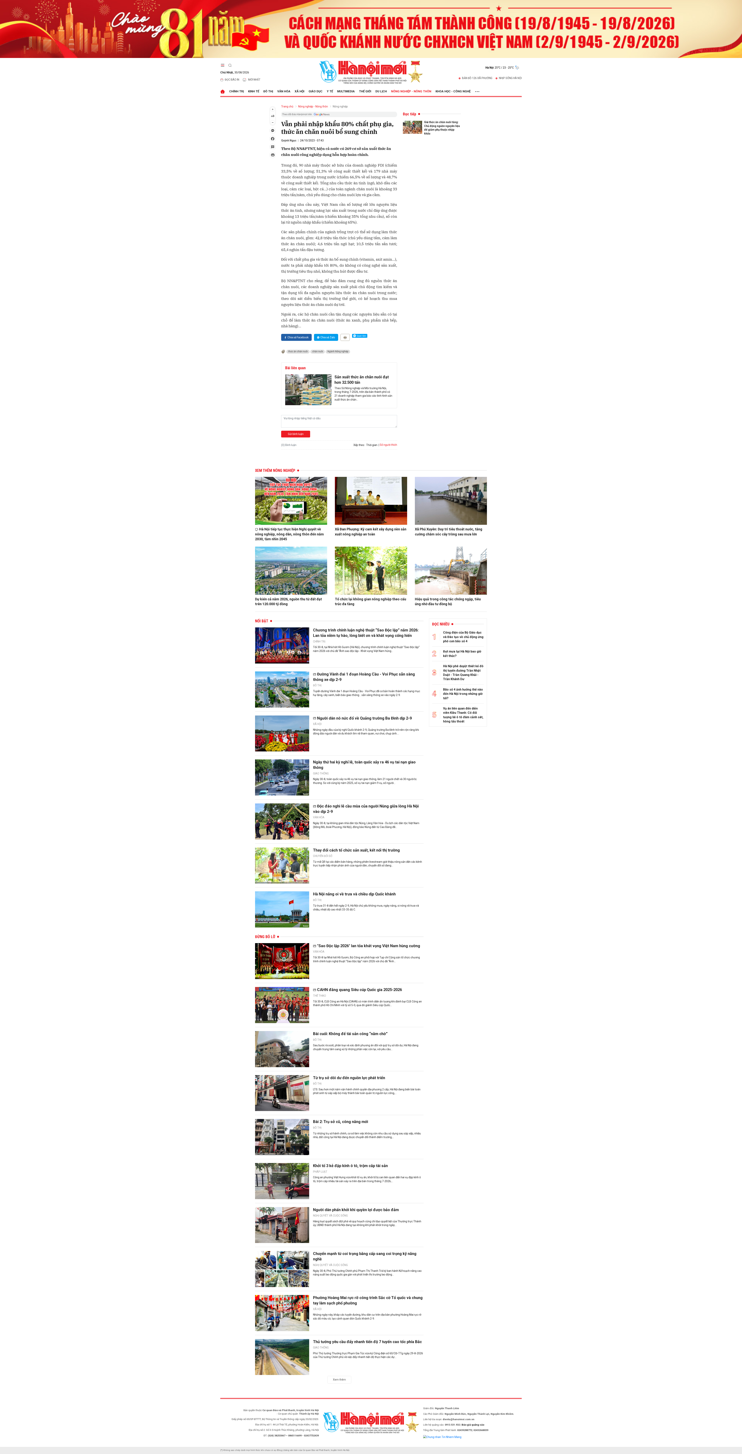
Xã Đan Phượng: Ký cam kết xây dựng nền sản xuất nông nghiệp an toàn (370, 531)
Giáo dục (315, 91)
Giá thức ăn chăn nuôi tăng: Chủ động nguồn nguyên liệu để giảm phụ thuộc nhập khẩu (442, 128)
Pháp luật (320, 1171)
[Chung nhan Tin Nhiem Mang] (442, 1436)
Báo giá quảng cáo (473, 1424)
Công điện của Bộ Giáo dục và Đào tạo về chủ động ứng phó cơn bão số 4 (463, 637)
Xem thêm (339, 1379)
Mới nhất (254, 79)
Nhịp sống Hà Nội (510, 78)
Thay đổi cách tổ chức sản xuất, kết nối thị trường (356, 850)
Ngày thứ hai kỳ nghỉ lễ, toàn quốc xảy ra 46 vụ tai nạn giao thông (364, 765)
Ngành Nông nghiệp (338, 351)
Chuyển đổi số (322, 856)
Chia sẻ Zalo (327, 337)
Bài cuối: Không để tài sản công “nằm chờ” (350, 1033)
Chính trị (236, 91)
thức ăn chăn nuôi (298, 351)
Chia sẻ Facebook (298, 337)
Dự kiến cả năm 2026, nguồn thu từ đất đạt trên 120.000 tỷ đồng (288, 601)
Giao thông (321, 773)
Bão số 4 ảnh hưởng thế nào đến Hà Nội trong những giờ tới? (463, 694)
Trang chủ (287, 106)
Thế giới (365, 91)
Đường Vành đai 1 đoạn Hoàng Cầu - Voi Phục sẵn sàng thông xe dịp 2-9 (364, 677)
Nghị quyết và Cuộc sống (330, 1215)
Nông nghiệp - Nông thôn (411, 91)
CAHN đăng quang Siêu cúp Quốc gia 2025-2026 (359, 989)
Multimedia (346, 91)
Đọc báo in (232, 79)
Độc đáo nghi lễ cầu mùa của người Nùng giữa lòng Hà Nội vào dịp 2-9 (366, 809)
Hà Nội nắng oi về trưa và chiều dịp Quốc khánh (354, 894)
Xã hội (299, 91)
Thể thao (319, 995)
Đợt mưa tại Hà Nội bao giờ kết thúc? (462, 654)
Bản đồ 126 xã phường (477, 78)
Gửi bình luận (296, 434)
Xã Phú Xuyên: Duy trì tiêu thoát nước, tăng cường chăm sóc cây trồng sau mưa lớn (448, 531)
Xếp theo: (359, 445)
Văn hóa (283, 91)
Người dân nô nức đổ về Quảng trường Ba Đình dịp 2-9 (364, 718)
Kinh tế (253, 91)
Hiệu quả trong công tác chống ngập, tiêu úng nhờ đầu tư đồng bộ (448, 601)
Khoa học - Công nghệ (453, 91)
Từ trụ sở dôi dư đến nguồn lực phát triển (349, 1077)
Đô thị (268, 91)
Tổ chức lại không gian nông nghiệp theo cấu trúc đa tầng (370, 601)
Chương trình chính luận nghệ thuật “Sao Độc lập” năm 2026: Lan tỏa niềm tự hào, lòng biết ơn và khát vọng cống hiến (366, 633)
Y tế (330, 91)
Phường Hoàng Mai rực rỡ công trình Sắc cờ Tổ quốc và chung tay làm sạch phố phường (368, 1300)
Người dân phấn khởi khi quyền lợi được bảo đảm (356, 1209)
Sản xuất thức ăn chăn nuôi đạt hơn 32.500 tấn (361, 380)
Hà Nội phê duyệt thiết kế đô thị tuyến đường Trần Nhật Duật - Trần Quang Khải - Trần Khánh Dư (463, 672)
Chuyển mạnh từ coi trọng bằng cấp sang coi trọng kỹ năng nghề (364, 1256)
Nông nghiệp (340, 106)
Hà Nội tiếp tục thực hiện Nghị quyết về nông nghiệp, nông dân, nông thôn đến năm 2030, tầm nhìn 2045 (289, 534)
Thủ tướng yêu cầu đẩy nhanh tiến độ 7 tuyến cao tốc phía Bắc (367, 1341)
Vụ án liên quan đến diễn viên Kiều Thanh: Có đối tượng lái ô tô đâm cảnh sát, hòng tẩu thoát (463, 715)
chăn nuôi (317, 351)
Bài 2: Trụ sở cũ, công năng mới (340, 1121)
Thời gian (371, 445)
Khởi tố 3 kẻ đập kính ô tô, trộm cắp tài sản (350, 1165)
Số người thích (388, 444)
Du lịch (381, 91)
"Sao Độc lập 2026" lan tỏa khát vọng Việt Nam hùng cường (368, 946)
